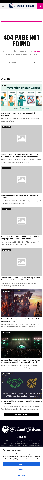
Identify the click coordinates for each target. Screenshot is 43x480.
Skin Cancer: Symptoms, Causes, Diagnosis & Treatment (18, 114)
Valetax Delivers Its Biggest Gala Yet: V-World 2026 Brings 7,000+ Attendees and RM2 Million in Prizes (20, 361)
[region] (21, 463)
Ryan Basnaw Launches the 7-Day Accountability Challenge (19, 196)
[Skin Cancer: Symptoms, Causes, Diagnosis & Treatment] (21, 97)
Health (4, 85)
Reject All (21, 475)
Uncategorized (6, 126)
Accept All (21, 464)
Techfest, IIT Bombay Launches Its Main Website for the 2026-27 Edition (21, 320)
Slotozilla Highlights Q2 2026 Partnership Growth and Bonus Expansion (21, 402)
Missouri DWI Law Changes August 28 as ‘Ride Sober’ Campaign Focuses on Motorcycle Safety (21, 237)
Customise (21, 470)
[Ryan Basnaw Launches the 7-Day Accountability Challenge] (21, 179)
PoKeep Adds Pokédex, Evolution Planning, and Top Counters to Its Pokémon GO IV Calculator (20, 278)
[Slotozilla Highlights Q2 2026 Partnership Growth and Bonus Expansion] (21, 385)
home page (37, 51)
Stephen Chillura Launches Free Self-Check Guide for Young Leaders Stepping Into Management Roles (21, 155)
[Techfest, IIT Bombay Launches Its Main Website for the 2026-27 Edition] (21, 303)
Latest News (6, 78)
